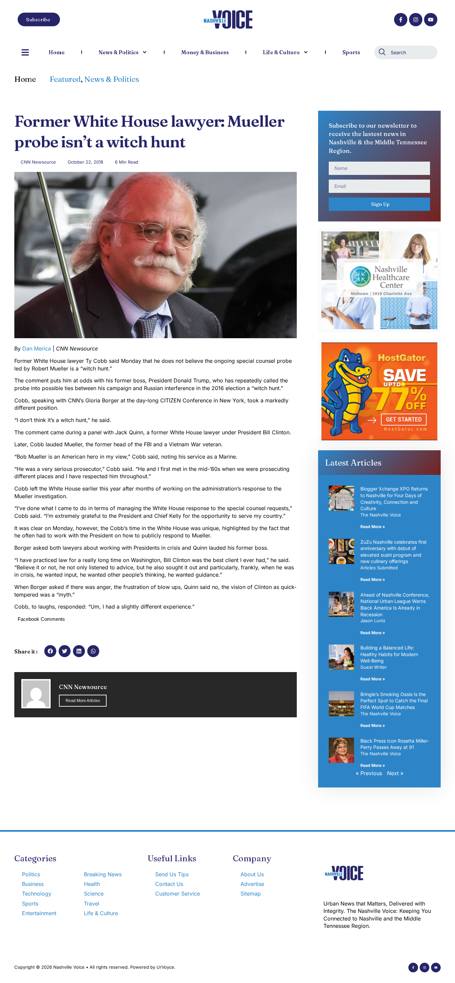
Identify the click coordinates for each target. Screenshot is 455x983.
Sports (351, 52)
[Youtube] (430, 19)
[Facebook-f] (400, 19)
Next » (395, 773)
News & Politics (119, 52)
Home (57, 52)
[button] (50, 651)
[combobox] (405, 52)
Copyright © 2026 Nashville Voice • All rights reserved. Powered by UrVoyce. (95, 967)
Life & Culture (281, 52)
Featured (65, 79)
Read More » (372, 526)
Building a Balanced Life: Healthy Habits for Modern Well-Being (389, 654)
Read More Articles (83, 700)
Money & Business (205, 52)
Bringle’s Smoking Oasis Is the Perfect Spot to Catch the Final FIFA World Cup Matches (394, 700)
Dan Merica (36, 348)
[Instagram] (415, 19)
